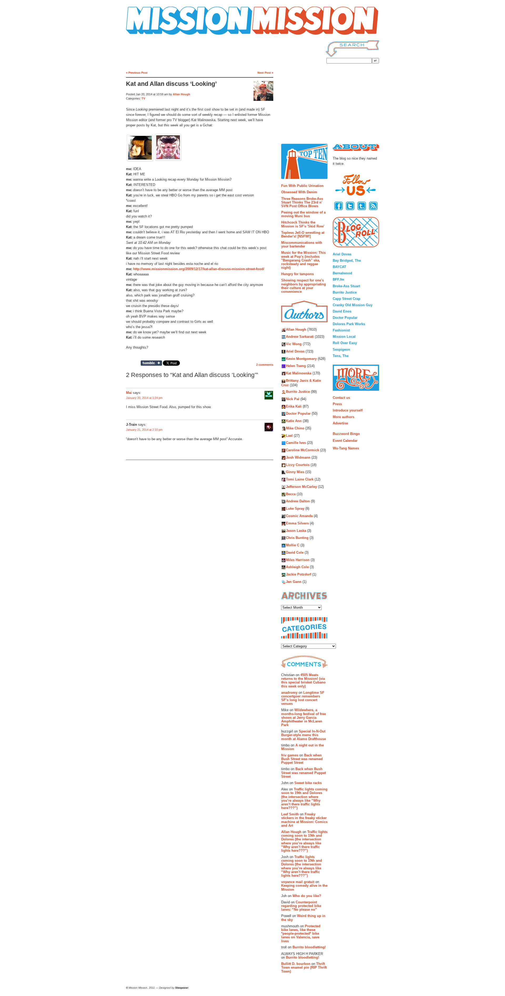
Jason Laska (296, 531)
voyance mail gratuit (297, 882)
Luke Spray (295, 509)
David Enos (342, 311)
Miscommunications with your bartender (301, 244)
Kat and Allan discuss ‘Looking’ (171, 84)
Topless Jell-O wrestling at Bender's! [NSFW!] (302, 234)
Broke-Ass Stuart (346, 286)
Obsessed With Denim (299, 192)
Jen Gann (293, 582)
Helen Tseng (296, 366)
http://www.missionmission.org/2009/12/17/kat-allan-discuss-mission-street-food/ (198, 269)
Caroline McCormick (302, 450)
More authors (343, 417)
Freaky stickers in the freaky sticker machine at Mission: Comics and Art (304, 819)
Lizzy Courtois (298, 465)
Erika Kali (294, 406)
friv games (289, 755)
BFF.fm (338, 279)
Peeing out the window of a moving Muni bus (303, 214)
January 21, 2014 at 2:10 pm (144, 429)
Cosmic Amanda (299, 516)
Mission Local (344, 337)
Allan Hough (181, 94)
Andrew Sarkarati (300, 337)
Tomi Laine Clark (300, 480)
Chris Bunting (297, 538)
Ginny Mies (295, 472)
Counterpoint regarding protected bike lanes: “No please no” (301, 906)
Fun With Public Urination (302, 186)
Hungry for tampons (297, 274)
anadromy (289, 693)
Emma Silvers (297, 523)
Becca (291, 494)
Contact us (341, 398)
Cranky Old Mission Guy (352, 305)
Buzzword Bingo (346, 434)
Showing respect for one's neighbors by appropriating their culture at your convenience (303, 286)
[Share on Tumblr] (151, 363)
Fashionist (341, 330)
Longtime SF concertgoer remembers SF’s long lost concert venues (302, 698)
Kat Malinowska (298, 373)
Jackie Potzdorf (298, 575)
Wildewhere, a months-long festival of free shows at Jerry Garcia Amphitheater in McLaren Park (303, 717)
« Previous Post (137, 72)
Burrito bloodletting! (309, 947)
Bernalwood (342, 273)
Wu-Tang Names (346, 448)
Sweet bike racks (308, 783)
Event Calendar (345, 441)
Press (337, 404)
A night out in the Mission (302, 747)
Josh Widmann (298, 457)
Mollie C (292, 545)
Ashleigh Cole (297, 567)
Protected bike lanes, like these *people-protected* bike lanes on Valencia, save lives (300, 933)
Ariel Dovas (295, 351)
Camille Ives (296, 443)
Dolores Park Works (349, 324)
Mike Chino (295, 428)
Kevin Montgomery (301, 359)
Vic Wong (294, 344)
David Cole (295, 552)
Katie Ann (294, 421)
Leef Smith (290, 814)
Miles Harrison (298, 560)
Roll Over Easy (345, 343)
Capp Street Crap (346, 299)
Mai (129, 393)
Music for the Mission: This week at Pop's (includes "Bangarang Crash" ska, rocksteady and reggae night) (303, 260)
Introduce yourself (347, 410)
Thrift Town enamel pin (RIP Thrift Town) (304, 967)
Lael (289, 436)
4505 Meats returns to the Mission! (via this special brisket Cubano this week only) (303, 680)
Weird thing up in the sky (303, 917)
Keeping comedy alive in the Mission (304, 887)
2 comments (264, 364)
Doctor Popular (298, 414)
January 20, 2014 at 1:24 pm (144, 397)
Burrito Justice (298, 392)
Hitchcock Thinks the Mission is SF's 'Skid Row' (302, 224)
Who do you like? (306, 896)
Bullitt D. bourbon (295, 964)
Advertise (340, 423)
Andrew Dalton (298, 501)
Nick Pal (292, 399)
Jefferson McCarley (301, 487)
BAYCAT (339, 267)
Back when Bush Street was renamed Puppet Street (302, 759)
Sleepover (181, 987)
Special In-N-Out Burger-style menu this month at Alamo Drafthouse (303, 735)
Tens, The (341, 356)
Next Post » (265, 72)
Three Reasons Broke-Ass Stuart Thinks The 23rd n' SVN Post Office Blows (302, 202)
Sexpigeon (341, 349)
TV (143, 98)
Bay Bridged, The (347, 260)
